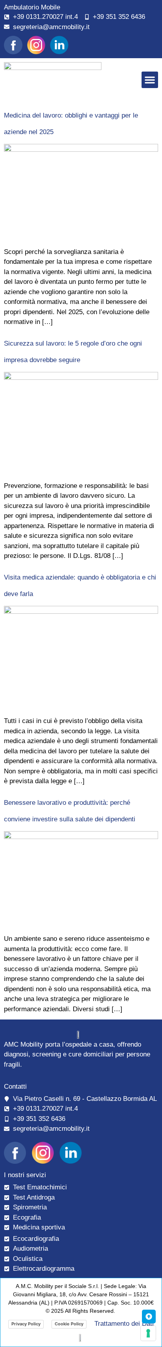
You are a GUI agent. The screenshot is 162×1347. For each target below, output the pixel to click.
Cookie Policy (69, 1324)
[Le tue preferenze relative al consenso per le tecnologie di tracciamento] (148, 1333)
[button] (150, 80)
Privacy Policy (25, 1324)
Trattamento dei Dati (124, 1323)
